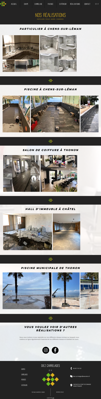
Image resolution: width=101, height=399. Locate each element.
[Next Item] (96, 114)
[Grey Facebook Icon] (98, 4)
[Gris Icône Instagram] (96, 4)
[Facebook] (55, 350)
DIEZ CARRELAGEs (50, 365)
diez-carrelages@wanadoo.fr (81, 376)
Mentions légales (60, 392)
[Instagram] (45, 350)
